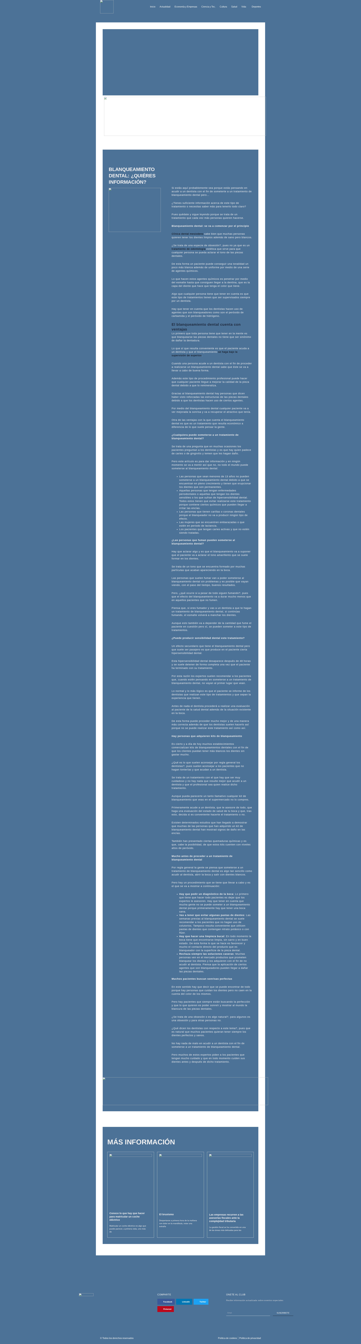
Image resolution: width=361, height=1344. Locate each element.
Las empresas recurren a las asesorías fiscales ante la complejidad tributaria (226, 1218)
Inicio (152, 6)
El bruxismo (166, 1214)
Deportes (256, 6)
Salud (234, 6)
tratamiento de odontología (188, 249)
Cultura (223, 6)
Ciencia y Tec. (208, 6)
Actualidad (165, 6)
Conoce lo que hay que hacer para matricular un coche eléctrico (127, 1216)
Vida (243, 6)
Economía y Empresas (186, 6)
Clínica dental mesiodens (187, 233)
